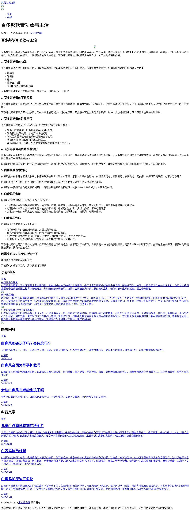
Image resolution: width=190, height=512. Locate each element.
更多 (3, 279)
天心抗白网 (36, 33)
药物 (9, 17)
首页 (9, 14)
